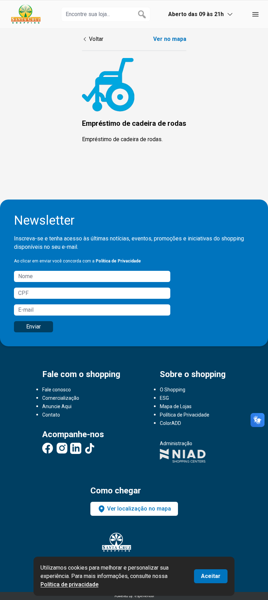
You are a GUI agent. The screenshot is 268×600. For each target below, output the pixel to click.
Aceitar (211, 576)
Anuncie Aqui (57, 406)
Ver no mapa (169, 39)
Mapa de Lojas (176, 406)
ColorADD (170, 423)
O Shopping (172, 389)
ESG (164, 398)
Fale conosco (56, 389)
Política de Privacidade (118, 261)
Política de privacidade (69, 584)
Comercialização (60, 398)
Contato (51, 415)
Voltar (96, 39)
